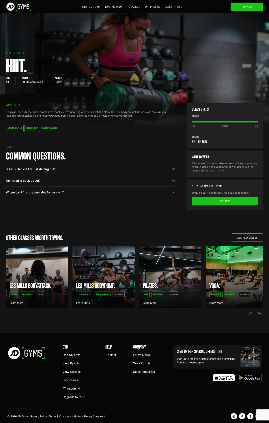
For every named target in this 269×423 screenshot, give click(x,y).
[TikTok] (242, 416)
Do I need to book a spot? (23, 180)
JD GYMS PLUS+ (114, 6)
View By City (71, 363)
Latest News (173, 6)
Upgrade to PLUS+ (75, 397)
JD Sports (221, 170)
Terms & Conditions (60, 416)
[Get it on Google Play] (249, 377)
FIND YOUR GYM (90, 6)
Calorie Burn (32, 128)
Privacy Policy (38, 416)
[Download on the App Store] (224, 377)
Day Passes (152, 6)
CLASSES (134, 6)
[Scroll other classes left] (251, 314)
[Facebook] (250, 416)
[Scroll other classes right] (259, 314)
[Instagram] (234, 416)
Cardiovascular (49, 128)
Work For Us (141, 363)
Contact (110, 355)
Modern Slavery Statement (89, 416)
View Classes (72, 371)
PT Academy (71, 388)
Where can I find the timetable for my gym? (35, 192)
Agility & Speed (15, 128)
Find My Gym (72, 355)
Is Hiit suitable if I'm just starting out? (30, 169)
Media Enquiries (144, 371)
